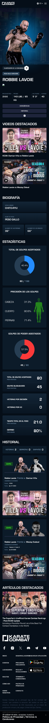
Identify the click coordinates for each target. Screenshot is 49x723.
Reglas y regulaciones (21, 671)
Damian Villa (31, 478)
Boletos (6, 677)
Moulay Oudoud (32, 542)
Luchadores (7, 670)
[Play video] (6, 149)
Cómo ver (6, 684)
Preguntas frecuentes (20, 664)
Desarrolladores (21, 656)
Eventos (6, 663)
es (40, 3)
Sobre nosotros (6, 692)
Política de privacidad (20, 685)
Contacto (19, 691)
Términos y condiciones (21, 678)
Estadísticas (24, 106)
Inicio (5, 656)
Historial (24, 111)
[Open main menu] (46, 3)
